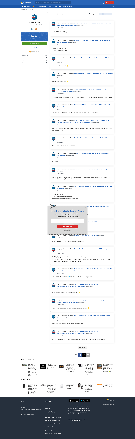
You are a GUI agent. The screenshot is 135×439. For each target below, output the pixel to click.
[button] (67, 211)
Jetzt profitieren (67, 226)
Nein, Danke (67, 230)
